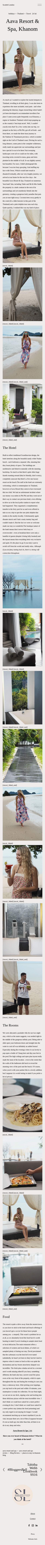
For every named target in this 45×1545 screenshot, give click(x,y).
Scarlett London (8, 5)
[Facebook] (29, 1525)
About (32, 1513)
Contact (33, 1518)
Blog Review (15, 1453)
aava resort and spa (9, 1451)
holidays (12, 14)
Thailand (20, 14)
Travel (28, 14)
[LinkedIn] (36, 1525)
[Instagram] (33, 1525)
